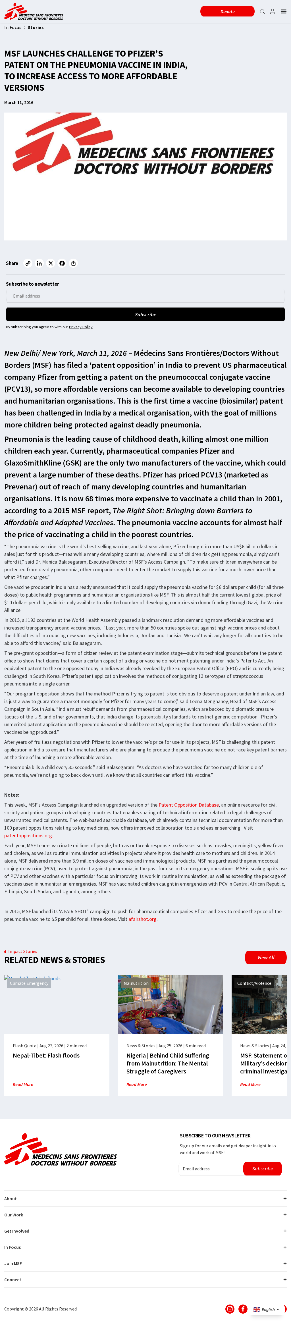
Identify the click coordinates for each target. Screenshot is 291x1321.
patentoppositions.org (28, 835)
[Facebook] (61, 263)
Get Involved (16, 1231)
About (10, 1198)
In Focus (12, 1247)
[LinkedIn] (39, 263)
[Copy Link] (27, 263)
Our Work (13, 1215)
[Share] (73, 263)
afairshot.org (142, 919)
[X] (50, 263)
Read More (23, 1084)
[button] (283, 11)
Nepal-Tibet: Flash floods (46, 1055)
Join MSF (13, 1263)
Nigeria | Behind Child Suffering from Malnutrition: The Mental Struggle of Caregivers (167, 1063)
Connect (12, 1279)
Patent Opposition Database (189, 804)
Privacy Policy (81, 326)
